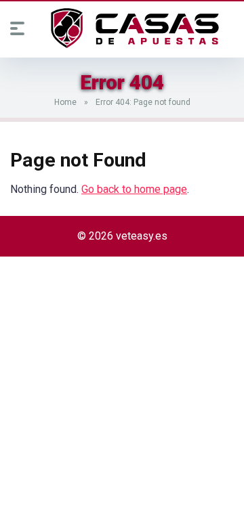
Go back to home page (134, 189)
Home (65, 102)
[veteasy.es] (135, 28)
